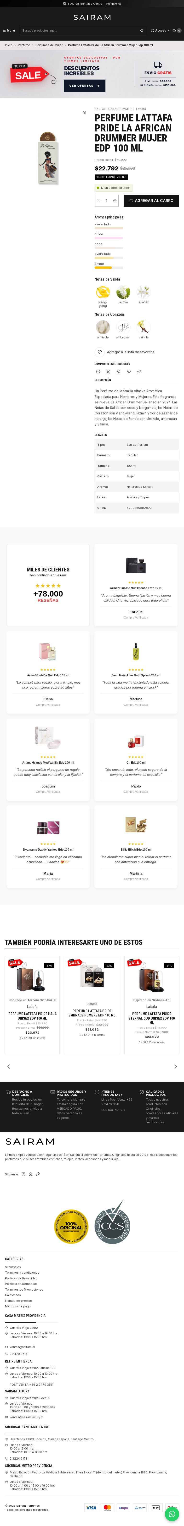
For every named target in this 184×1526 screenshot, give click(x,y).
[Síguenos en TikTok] (38, 1174)
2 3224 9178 (19, 1458)
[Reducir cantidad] (98, 200)
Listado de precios (18, 1301)
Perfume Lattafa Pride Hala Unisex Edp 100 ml (32, 1016)
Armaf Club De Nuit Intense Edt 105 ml (136, 588)
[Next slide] (175, 1067)
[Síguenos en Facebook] (31, 1174)
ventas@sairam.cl (22, 1347)
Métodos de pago (18, 1306)
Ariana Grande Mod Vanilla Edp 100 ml (48, 762)
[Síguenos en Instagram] (23, 1174)
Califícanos (13, 1295)
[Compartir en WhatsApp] (118, 372)
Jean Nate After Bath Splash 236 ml (136, 675)
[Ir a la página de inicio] (92, 17)
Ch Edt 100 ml (135, 762)
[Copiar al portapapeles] (138, 372)
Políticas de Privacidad (21, 1278)
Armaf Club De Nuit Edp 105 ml (48, 675)
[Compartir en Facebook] (98, 372)
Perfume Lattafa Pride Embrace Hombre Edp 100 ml (92, 1013)
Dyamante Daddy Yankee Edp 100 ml (48, 849)
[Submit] (142, 30)
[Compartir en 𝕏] (108, 372)
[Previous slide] (8, 1067)
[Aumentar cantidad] (114, 200)
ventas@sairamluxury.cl (26, 1417)
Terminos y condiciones (22, 1272)
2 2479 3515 (19, 1354)
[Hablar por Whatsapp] (172, 1514)
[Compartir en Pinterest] (128, 372)
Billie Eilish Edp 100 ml (136, 849)
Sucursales (13, 1267)
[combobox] (83, 30)
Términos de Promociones (24, 1289)
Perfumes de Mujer (49, 45)
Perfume (24, 45)
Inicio (8, 45)
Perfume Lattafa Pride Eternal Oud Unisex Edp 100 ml (152, 1018)
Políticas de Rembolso (21, 1284)
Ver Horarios (116, 3)
